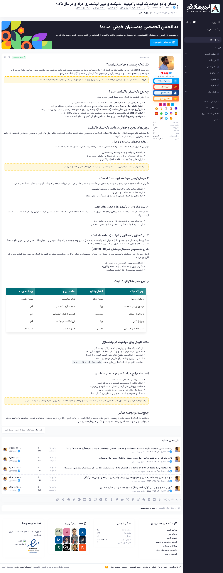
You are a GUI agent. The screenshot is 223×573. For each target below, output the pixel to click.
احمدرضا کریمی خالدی (23, 567)
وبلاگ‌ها (213, 73)
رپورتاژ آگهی (124, 7)
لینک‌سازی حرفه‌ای (83, 7)
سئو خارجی (112, 7)
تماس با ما (163, 567)
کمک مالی (212, 92)
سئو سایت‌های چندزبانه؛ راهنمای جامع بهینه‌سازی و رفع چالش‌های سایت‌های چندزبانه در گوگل (128, 477)
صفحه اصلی (210, 54)
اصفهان (156, 136)
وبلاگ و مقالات (170, 546)
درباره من (172, 534)
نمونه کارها (172, 538)
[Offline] (159, 68)
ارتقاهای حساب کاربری (210, 113)
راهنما (124, 567)
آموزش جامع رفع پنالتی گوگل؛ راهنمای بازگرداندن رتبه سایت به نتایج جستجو (136, 487)
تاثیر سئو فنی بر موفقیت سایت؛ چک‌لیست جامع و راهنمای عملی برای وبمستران (135, 458)
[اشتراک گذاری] (9, 57)
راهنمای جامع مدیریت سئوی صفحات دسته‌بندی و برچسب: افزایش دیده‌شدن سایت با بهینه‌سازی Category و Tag (118, 448)
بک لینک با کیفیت (138, 7)
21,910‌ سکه (158, 138)
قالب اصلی (174, 567)
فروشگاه (212, 60)
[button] (186, 54)
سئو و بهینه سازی (138, 452)
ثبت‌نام (217, 119)
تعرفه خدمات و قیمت (166, 542)
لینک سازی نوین (99, 7)
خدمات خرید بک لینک (166, 550)
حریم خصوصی (135, 567)
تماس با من (171, 554)
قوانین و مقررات (149, 567)
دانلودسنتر (211, 66)
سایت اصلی (171, 530)
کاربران (213, 79)
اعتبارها (213, 85)
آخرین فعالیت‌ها (213, 107)
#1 (5, 57)
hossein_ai (102, 539)
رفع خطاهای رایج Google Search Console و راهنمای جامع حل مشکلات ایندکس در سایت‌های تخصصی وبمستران (118, 468)
